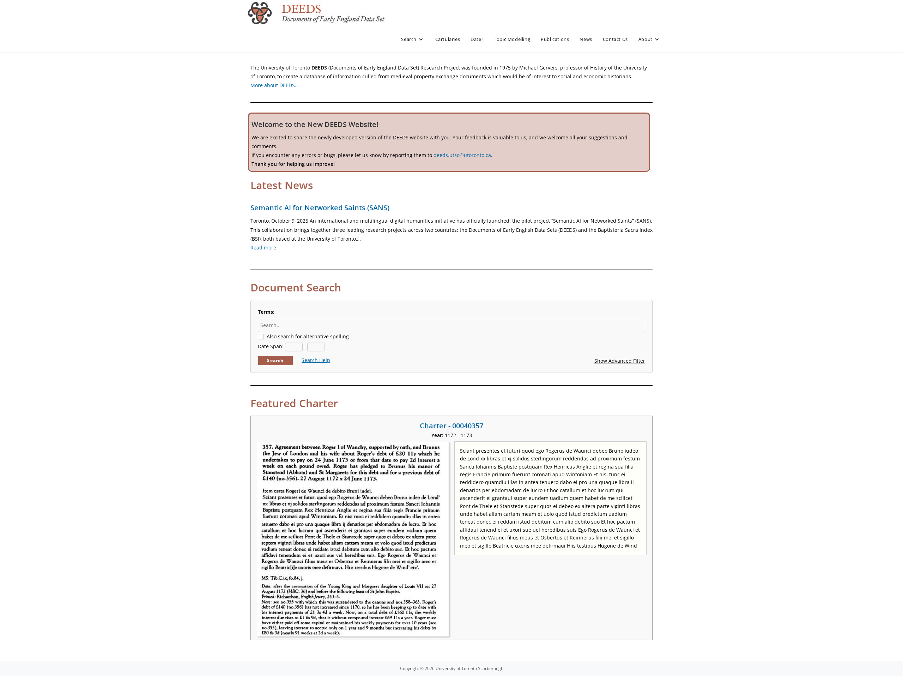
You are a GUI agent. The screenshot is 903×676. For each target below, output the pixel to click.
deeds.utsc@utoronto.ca (462, 155)
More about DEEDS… (274, 85)
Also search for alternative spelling (308, 336)
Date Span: (271, 346)
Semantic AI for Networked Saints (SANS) (319, 207)
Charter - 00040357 (451, 425)
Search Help (316, 360)
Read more (263, 247)
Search (275, 360)
